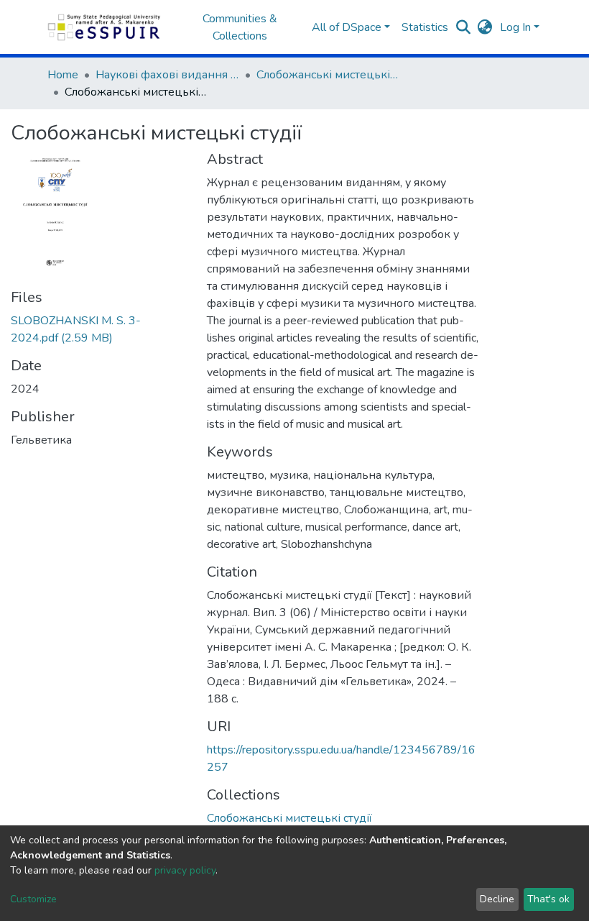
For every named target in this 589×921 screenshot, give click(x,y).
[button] (485, 27)
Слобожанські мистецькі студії (328, 75)
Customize (33, 899)
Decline (497, 899)
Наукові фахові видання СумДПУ (167, 75)
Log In (515, 27)
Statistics (425, 27)
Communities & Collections (240, 27)
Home (62, 75)
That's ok (548, 899)
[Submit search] (463, 27)
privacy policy (184, 870)
